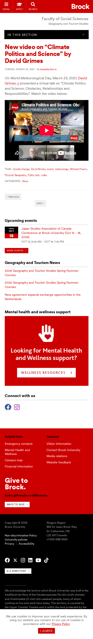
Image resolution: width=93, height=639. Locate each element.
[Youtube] (38, 560)
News (25, 181)
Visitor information (58, 444)
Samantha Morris (48, 69)
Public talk (33, 174)
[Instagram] (17, 407)
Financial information (19, 466)
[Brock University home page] (80, 6)
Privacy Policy (61, 624)
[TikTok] (46, 560)
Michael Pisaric (78, 168)
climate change (21, 168)
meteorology (61, 168)
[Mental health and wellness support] (46, 385)
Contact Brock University (63, 450)
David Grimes (38, 168)
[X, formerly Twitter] (15, 560)
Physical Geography (15, 174)
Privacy (9, 543)
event (50, 168)
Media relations (56, 456)
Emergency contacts (18, 444)
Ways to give (16, 504)
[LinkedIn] (30, 560)
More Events (15, 250)
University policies (16, 539)
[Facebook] (8, 407)
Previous (13, 197)
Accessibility (26, 543)
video (44, 174)
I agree (46, 631)
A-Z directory (16, 570)
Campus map (13, 460)
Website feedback (58, 462)
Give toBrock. (16, 483)
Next (40, 203)
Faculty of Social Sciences (65, 18)
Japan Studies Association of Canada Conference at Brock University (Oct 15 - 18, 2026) (51, 233)
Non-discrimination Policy (21, 535)
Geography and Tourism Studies (68, 23)
